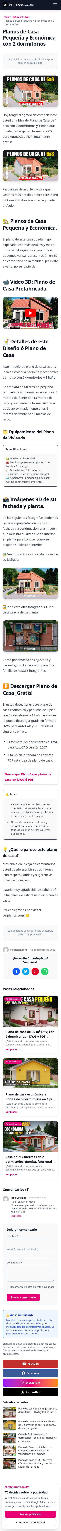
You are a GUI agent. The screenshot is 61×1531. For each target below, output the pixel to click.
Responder (16, 1216)
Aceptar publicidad (30, 1514)
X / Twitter (33, 1392)
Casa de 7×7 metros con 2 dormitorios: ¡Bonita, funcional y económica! (30, 1161)
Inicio (6, 16)
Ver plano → (13, 1049)
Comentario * (14, 1262)
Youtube (33, 1364)
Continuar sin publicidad (30, 1522)
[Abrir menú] (55, 4)
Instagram (33, 1382)
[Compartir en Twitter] (25, 971)
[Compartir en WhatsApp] (44, 971)
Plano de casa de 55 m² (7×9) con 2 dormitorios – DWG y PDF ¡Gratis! (30, 1036)
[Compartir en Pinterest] (35, 971)
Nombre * (12, 1236)
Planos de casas (21, 16)
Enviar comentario (23, 1297)
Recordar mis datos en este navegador (32, 1286)
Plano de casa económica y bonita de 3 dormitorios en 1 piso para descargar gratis (30, 1099)
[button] (30, 313)
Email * (22, 1249)
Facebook (32, 1373)
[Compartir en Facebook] (16, 971)
